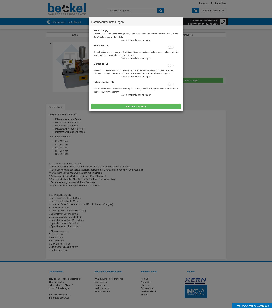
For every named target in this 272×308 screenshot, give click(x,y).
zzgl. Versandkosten (259, 305)
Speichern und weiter (136, 106)
